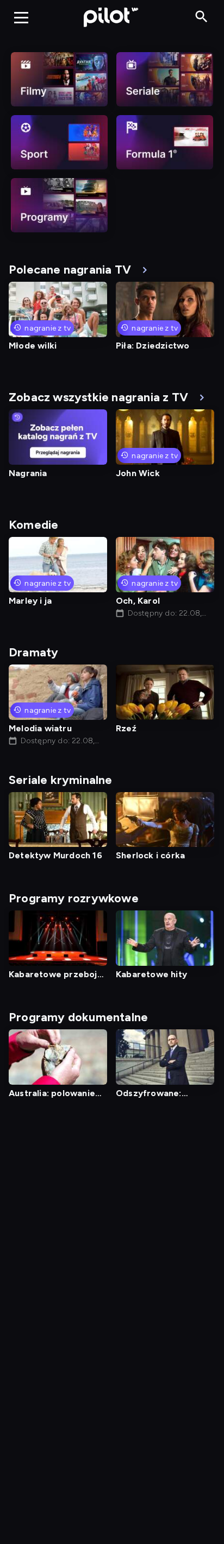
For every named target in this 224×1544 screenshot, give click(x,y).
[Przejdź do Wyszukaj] (201, 17)
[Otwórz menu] (21, 17)
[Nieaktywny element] (59, 79)
